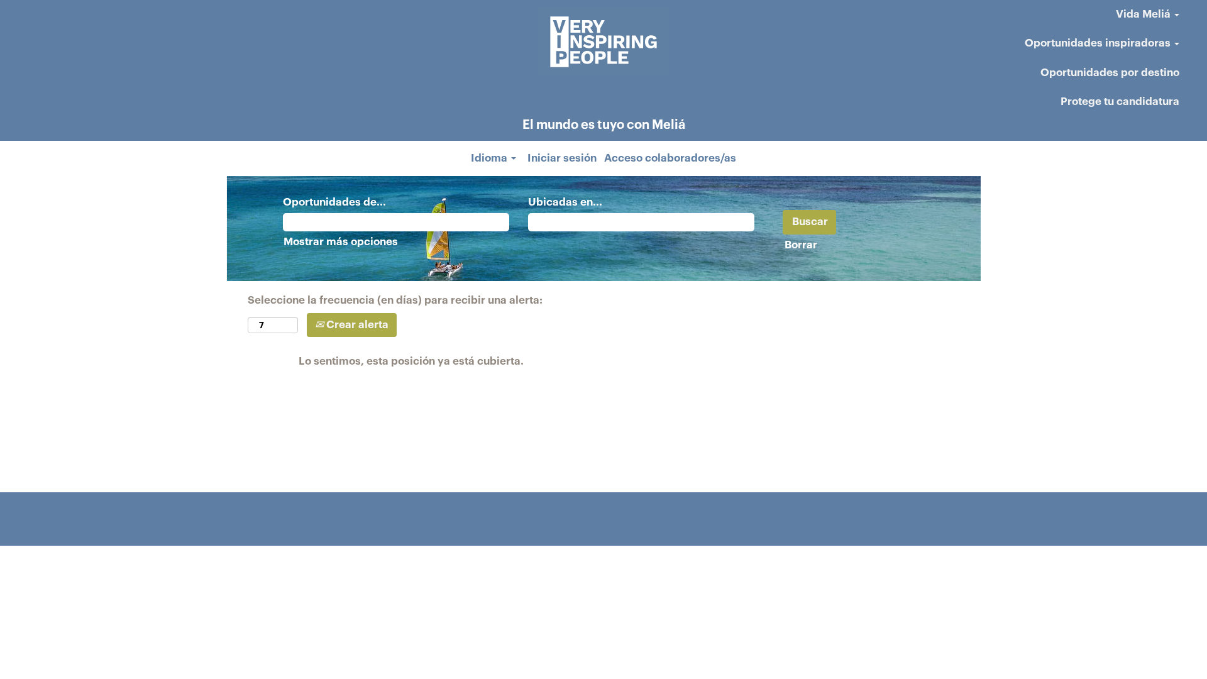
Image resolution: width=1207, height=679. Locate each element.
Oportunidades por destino (1109, 72)
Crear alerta (356, 324)
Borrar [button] (801, 245)
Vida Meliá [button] (1144, 14)
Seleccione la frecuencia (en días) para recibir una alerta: (395, 300)
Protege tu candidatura (1120, 101)
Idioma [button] (490, 158)
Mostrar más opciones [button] (341, 241)
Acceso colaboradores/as (670, 158)
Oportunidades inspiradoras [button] (1099, 43)
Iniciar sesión (562, 158)
